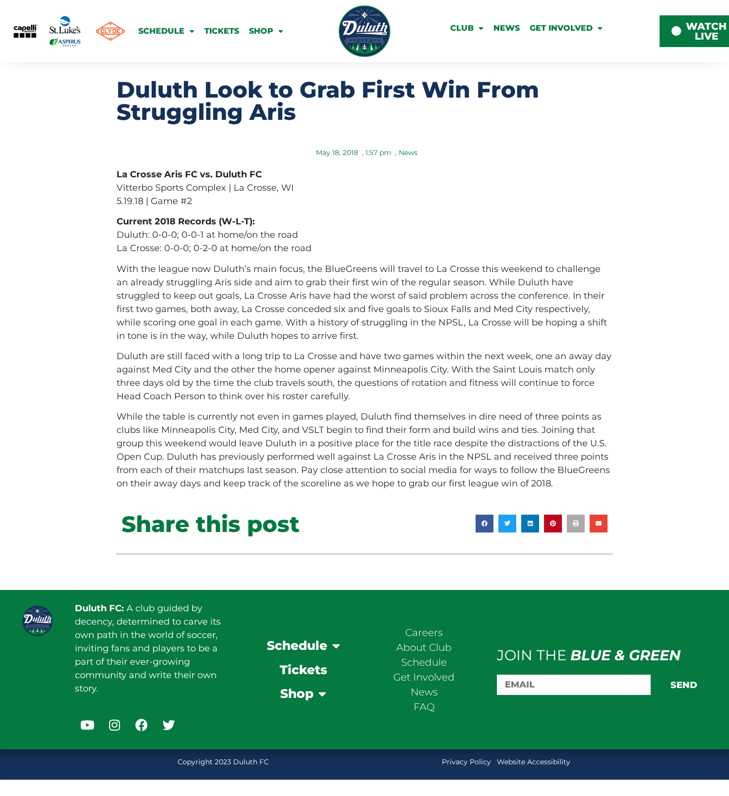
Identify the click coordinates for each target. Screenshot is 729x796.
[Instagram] (114, 725)
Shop (261, 31)
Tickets (221, 31)
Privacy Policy (467, 761)
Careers (424, 632)
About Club (424, 647)
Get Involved (561, 28)
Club (462, 28)
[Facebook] (141, 725)
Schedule (161, 31)
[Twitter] (169, 725)
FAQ (424, 707)
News (506, 28)
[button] (484, 523)
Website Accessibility (533, 761)
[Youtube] (87, 725)
